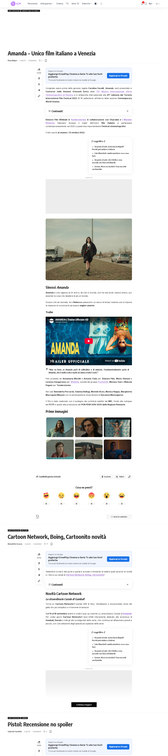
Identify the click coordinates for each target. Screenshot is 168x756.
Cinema (24, 718)
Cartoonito (98, 575)
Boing (88, 575)
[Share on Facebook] (39, 78)
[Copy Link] (39, 96)
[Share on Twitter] (39, 84)
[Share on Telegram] (39, 90)
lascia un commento (120, 517)
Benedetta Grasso (15, 544)
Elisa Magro (12, 60)
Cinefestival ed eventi (30, 11)
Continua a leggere (84, 705)
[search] (146, 3)
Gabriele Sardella (15, 731)
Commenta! (32, 60)
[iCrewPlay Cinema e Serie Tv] (16, 3)
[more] (101, 3)
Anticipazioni (14, 11)
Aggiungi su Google (118, 76)
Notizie (25, 530)
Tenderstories (78, 119)
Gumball (127, 613)
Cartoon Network (75, 575)
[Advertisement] (84, 31)
